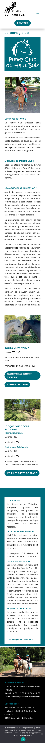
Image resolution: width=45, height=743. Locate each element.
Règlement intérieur (17, 384)
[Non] (42, 734)
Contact (22, 22)
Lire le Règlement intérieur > (20, 639)
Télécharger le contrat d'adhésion (19, 375)
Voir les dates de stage (22, 473)
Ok (23, 739)
